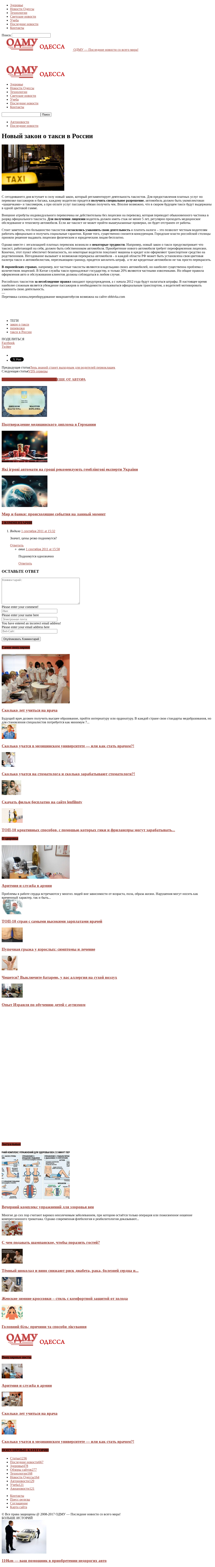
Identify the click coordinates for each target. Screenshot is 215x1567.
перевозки (17, 328)
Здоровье (16, 5)
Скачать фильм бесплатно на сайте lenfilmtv (42, 802)
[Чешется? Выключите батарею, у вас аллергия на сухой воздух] (9, 969)
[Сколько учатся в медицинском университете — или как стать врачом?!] (9, 737)
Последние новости (24, 24)
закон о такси (19, 324)
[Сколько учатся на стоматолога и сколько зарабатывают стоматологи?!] (8, 765)
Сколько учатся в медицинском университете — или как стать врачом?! (68, 746)
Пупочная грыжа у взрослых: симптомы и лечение (48, 949)
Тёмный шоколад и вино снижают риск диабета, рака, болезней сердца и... (70, 1270)
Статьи (18, 1458)
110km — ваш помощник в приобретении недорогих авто (54, 1560)
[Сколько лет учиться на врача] (36, 702)
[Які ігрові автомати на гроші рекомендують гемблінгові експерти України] (24, 461)
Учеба (14, 20)
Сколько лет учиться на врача (30, 710)
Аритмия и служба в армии (27, 885)
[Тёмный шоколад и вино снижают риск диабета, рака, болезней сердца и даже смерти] (12, 1262)
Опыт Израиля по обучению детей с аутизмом (43, 1004)
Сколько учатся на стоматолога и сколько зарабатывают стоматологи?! (68, 774)
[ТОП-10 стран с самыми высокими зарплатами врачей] (12, 913)
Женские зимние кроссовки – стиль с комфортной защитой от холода (65, 1298)
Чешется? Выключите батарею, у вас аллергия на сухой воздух (59, 977)
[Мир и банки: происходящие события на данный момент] (24, 506)
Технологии (18, 12)
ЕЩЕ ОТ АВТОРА (71, 379)
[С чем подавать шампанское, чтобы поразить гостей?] (12, 1234)
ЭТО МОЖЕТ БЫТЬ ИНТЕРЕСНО (29, 379)
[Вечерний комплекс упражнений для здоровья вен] (36, 1199)
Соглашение (19, 1503)
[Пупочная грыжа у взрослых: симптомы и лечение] (12, 941)
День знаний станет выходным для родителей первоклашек (72, 367)
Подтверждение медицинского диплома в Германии (49, 424)
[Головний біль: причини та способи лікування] (12, 1318)
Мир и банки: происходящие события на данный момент (54, 514)
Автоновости (19, 122)
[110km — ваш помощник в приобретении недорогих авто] (24, 1552)
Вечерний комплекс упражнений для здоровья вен (48, 1207)
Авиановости (22, 1488)
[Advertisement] (51, 58)
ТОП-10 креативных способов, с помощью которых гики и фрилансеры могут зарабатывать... (88, 830)
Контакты (17, 28)
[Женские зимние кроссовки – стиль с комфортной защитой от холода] (12, 1290)
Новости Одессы (22, 9)
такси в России (21, 332)
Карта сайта (18, 1507)
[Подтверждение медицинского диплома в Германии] (24, 416)
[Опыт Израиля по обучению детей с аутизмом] (12, 996)
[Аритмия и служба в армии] (36, 877)
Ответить (17, 545)
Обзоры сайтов (23, 1469)
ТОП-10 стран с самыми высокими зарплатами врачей (52, 921)
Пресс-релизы (20, 1499)
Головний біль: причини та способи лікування (44, 1326)
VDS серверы (38, 371)
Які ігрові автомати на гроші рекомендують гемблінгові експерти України (70, 469)
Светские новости (23, 16)
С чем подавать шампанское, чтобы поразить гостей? (51, 1242)
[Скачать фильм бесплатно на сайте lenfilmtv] (11, 794)
